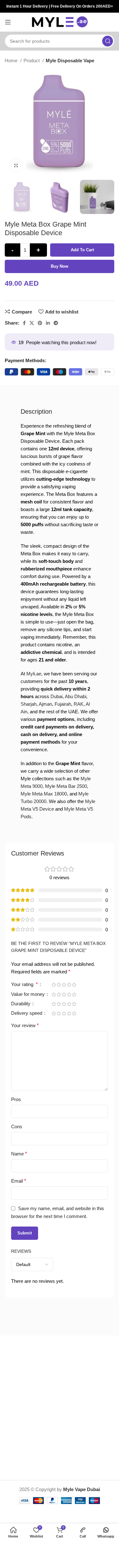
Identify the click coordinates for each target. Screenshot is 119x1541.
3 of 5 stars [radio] (63, 984)
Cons (16, 1126)
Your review (25, 1025)
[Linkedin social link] (48, 323)
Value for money (28, 994)
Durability (21, 1003)
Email (18, 1181)
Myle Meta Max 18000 (44, 793)
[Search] (107, 41)
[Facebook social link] (24, 323)
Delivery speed (27, 1013)
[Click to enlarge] (16, 165)
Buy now (59, 266)
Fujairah (63, 704)
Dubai (56, 696)
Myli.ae (33, 673)
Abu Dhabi (75, 696)
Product (32, 60)
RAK (78, 704)
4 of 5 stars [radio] (68, 984)
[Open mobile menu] (8, 22)
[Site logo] (59, 21)
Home (12, 60)
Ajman (45, 704)
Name (19, 1153)
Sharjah (28, 704)
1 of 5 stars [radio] (53, 984)
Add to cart (82, 249)
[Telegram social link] (56, 323)
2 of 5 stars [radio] (58, 984)
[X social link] (32, 323)
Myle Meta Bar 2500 (66, 786)
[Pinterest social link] (40, 323)
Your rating (24, 984)
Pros (16, 1099)
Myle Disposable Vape (70, 60)
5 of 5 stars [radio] (73, 984)
